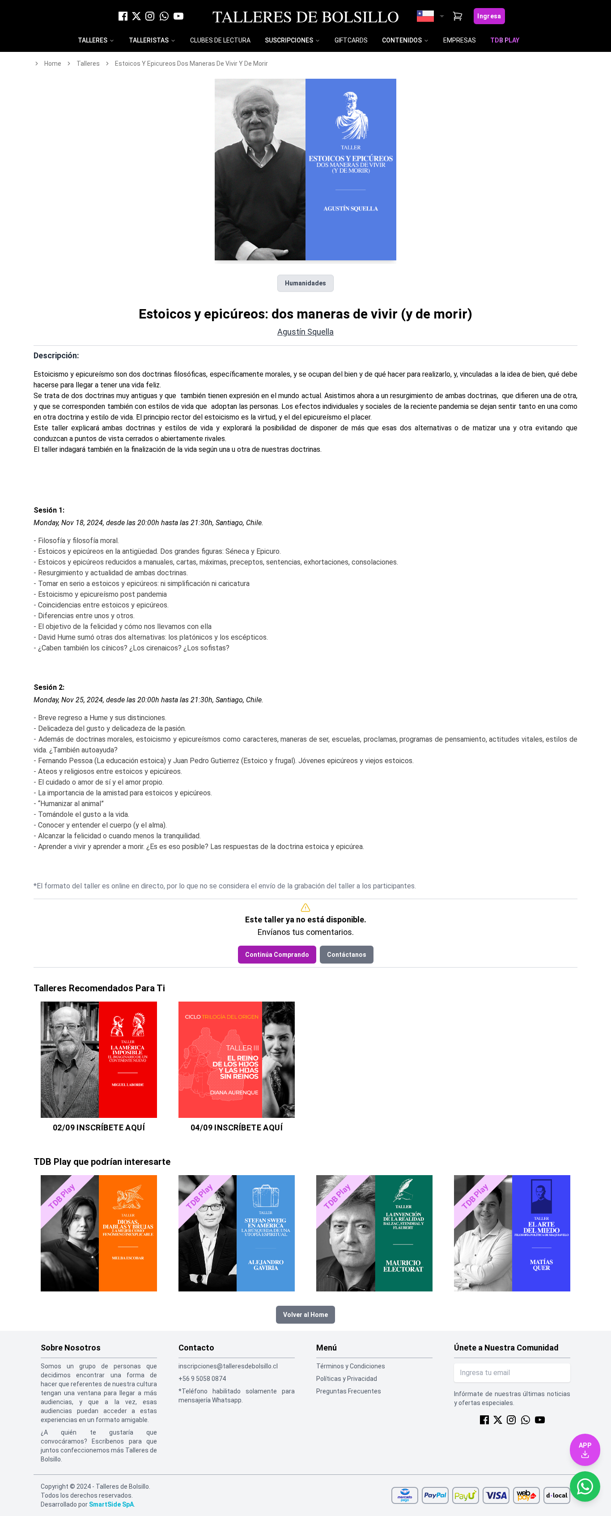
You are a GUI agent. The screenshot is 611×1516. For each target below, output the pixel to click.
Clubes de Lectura (220, 40)
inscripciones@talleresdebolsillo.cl (228, 1366)
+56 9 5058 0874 (202, 1378)
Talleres (92, 40)
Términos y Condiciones (350, 1366)
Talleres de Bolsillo (305, 16)
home (52, 63)
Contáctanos (346, 954)
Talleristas (149, 40)
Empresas (459, 40)
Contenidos (402, 40)
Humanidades (305, 283)
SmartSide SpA (111, 1504)
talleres (88, 63)
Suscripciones (289, 40)
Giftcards (351, 40)
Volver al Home (305, 1314)
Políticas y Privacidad (346, 1378)
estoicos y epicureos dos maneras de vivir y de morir (191, 63)
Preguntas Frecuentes (348, 1391)
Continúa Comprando (277, 954)
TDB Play (504, 40)
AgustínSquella (305, 331)
